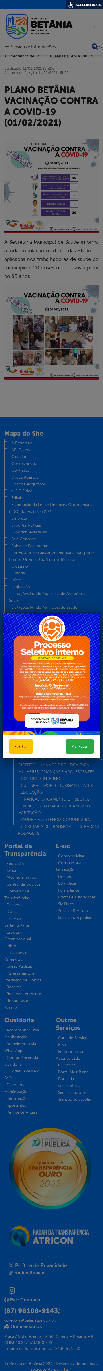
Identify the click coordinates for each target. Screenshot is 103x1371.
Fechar (21, 746)
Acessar (80, 746)
